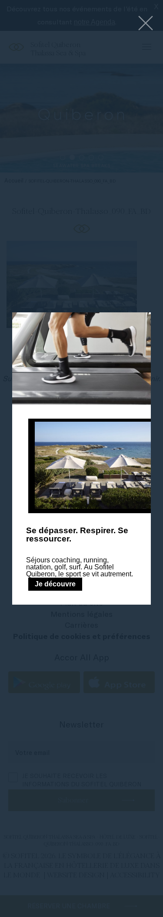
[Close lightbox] (145, 24)
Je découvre (55, 584)
